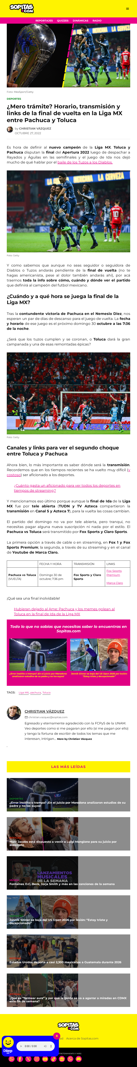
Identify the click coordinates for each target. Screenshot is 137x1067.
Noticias (15, 838)
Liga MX (24, 692)
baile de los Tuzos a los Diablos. (85, 162)
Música (14, 880)
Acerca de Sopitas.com (82, 1038)
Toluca (46, 692)
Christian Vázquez (35, 128)
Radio (97, 20)
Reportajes (44, 20)
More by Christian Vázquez (74, 739)
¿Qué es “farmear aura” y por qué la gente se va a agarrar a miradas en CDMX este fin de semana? (67, 999)
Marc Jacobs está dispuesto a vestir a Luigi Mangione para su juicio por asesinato (63, 843)
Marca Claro (114, 583)
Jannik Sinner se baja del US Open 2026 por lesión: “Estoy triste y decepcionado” (58, 921)
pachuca (35, 692)
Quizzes (62, 20)
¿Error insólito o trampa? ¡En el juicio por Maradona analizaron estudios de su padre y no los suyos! (67, 804)
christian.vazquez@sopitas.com (48, 717)
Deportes (14, 98)
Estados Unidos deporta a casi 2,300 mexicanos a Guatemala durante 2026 (65, 962)
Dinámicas (80, 20)
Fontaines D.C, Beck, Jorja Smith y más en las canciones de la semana (62, 884)
